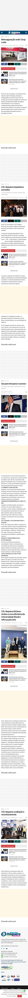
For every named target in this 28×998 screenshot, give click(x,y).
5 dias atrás (12, 84)
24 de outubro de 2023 (6, 622)
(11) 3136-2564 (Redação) (9, 955)
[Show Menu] (2, 32)
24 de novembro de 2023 (6, 45)
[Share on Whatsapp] (17, 64)
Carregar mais (14, 88)
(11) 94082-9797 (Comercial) (10, 956)
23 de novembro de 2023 (6, 391)
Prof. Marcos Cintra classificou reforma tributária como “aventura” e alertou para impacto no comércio (18, 81)
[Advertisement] (14, 14)
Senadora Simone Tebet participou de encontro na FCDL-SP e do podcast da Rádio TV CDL (18, 74)
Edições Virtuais (4, 988)
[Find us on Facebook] (1, 949)
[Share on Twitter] (11, 64)
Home (2, 36)
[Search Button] (26, 32)
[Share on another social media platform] (24, 64)
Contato (18, 988)
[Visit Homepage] (14, 32)
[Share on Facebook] (4, 64)
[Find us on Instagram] (3, 949)
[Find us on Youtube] (6, 949)
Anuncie (12, 988)
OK (19, 996)
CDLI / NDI (7, 36)
